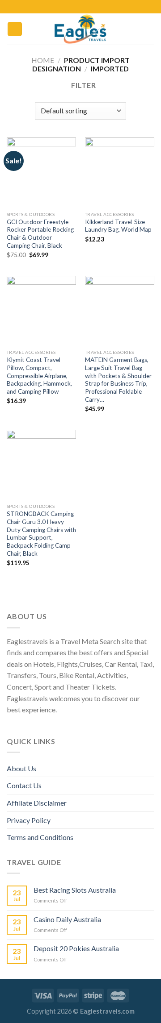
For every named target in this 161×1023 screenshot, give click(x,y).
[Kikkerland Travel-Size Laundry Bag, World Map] (119, 172)
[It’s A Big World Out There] (80, 29)
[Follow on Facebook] (67, 7)
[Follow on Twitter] (85, 7)
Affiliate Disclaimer (37, 802)
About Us (21, 768)
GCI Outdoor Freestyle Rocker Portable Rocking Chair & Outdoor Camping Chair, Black (40, 233)
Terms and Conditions (40, 837)
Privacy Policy (29, 820)
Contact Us (24, 785)
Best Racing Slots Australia (75, 890)
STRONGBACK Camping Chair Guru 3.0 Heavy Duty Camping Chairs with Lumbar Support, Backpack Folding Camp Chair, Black (41, 533)
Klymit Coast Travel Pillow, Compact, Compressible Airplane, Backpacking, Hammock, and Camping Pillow (39, 375)
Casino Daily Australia (67, 919)
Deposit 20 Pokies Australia (76, 948)
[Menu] (15, 29)
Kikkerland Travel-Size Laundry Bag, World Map (118, 225)
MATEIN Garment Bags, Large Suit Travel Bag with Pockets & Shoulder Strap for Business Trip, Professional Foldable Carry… (118, 379)
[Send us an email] (93, 7)
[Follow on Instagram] (76, 7)
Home (42, 60)
